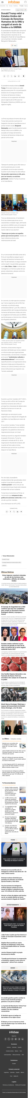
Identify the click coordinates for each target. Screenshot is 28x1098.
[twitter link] (9, 1039)
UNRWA (4, 565)
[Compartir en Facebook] (8, 76)
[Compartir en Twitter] (11, 76)
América (9, 1047)
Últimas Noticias (16, 1054)
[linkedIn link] (22, 1039)
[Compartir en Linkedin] (15, 76)
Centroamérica (7, 1054)
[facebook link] (5, 1039)
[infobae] (14, 2)
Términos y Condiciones (8, 1085)
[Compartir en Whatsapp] (4, 76)
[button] (2, 2)
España (19, 1047)
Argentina (6, 1072)
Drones (9, 5)
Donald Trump (5, 559)
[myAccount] (25, 2)
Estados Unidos (5, 9)
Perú (21, 1051)
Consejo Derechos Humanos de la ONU (11, 562)
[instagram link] (12, 1039)
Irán (6, 5)
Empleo (14, 1063)
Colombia (14, 1047)
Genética (14, 5)
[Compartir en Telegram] (18, 76)
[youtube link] (15, 1039)
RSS (23, 1054)
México (16, 1051)
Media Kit (16, 1076)
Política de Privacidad (20, 1085)
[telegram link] (19, 1039)
